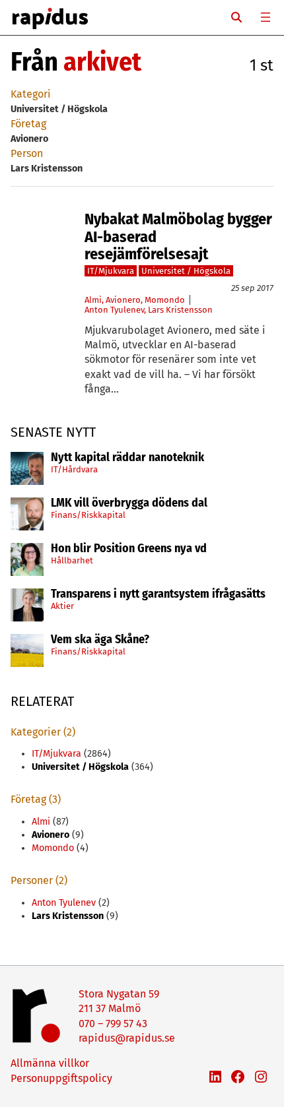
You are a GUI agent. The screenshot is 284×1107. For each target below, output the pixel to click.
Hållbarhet (72, 560)
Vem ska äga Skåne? (100, 640)
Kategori (31, 94)
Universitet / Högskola (186, 271)
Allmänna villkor (50, 1063)
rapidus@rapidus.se (127, 1038)
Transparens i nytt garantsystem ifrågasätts (158, 594)
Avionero (123, 300)
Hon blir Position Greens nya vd (129, 548)
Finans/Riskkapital (88, 515)
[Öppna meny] (265, 17)
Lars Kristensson (180, 310)
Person (27, 153)
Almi (93, 300)
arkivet (102, 62)
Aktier (62, 606)
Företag (28, 123)
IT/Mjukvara (110, 271)
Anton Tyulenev (114, 310)
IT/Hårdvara (74, 469)
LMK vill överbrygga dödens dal (129, 503)
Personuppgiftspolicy (61, 1078)
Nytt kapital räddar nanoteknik (127, 457)
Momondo (165, 300)
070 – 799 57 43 (113, 1023)
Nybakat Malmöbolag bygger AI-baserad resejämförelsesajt (178, 236)
